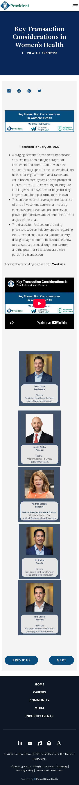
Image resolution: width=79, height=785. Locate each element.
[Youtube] (30, 743)
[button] (75, 5)
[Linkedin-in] (20, 743)
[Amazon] (58, 743)
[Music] (39, 743)
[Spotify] (49, 743)
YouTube (58, 264)
